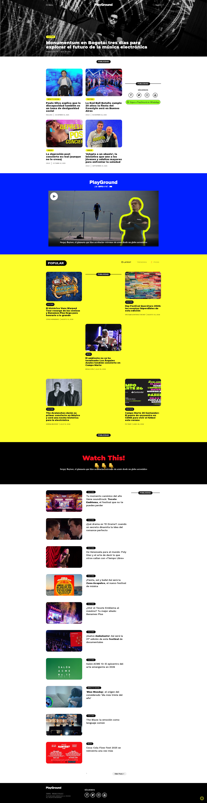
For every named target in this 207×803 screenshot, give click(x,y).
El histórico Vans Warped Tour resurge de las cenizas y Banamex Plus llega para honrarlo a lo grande (63, 312)
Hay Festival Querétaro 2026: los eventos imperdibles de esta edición (143, 308)
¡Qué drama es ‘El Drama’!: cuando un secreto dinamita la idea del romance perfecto (106, 527)
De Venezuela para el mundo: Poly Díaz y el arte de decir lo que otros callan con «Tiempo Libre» (106, 555)
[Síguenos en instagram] (147, 95)
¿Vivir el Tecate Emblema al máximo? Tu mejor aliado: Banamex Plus (102, 611)
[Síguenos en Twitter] (139, 95)
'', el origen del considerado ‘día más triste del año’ (104, 695)
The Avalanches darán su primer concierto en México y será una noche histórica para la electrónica (63, 416)
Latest (127, 262)
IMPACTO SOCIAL (53, 99)
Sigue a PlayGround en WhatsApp (144, 102)
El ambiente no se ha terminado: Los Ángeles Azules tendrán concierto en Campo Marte (102, 362)
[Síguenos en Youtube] (155, 95)
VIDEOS (50, 150)
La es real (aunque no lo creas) (63, 157)
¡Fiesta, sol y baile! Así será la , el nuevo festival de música (106, 583)
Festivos (129, 409)
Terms (48, 793)
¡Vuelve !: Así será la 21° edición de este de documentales (104, 639)
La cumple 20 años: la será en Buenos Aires (104, 107)
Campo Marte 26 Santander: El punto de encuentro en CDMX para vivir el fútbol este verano (142, 416)
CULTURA (90, 99)
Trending (142, 262)
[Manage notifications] (202, 798)
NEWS (89, 354)
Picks (156, 262)
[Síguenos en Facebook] (131, 95)
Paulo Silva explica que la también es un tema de (63, 107)
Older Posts (119, 774)
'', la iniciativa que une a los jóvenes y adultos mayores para (104, 158)
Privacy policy (57, 793)
